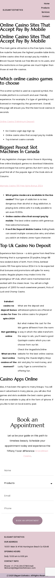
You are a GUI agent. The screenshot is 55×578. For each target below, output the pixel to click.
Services (46, 12)
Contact (46, 16)
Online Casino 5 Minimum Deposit (17, 121)
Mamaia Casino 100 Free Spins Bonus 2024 (21, 185)
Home (47, 3)
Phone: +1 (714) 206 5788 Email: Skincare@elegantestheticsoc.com (20, 567)
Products (45, 8)
